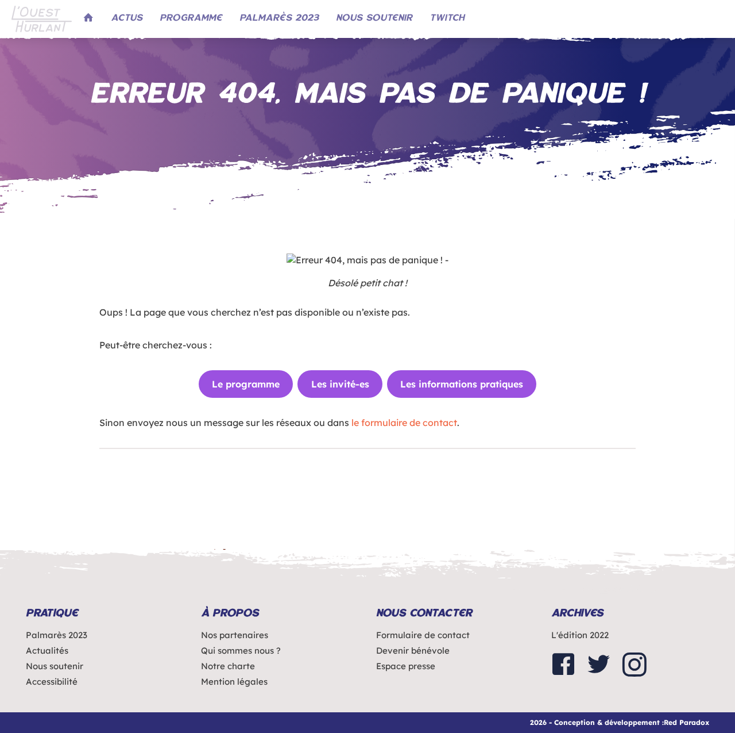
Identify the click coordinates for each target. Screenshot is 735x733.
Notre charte (228, 666)
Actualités (47, 650)
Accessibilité (52, 681)
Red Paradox (686, 722)
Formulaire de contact (423, 635)
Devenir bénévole (413, 650)
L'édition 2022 (580, 635)
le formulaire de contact (404, 422)
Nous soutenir (54, 666)
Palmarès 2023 (56, 635)
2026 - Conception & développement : (597, 722)
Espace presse (405, 666)
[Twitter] (599, 665)
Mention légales (234, 681)
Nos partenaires (234, 635)
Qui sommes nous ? (241, 650)
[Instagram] (634, 665)
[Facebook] (563, 665)
